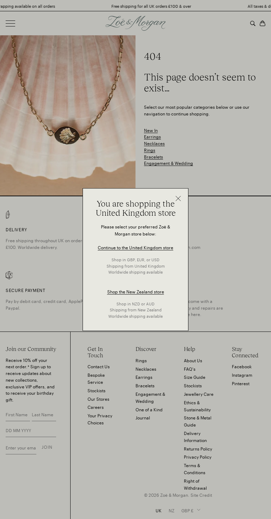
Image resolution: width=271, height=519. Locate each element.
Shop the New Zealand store (135, 291)
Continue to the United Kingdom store (135, 247)
